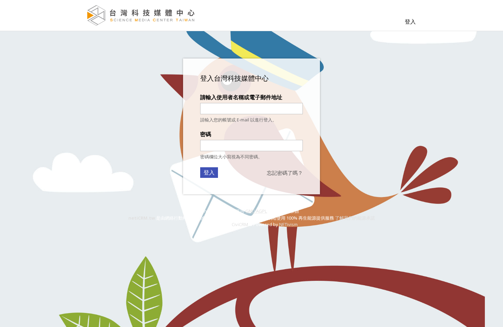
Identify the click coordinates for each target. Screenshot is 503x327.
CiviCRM (240, 224)
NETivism (288, 224)
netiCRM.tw (141, 218)
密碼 (205, 134)
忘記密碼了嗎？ (285, 172)
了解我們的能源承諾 (355, 218)
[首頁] (140, 15)
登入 (410, 21)
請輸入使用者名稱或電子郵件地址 (241, 97)
